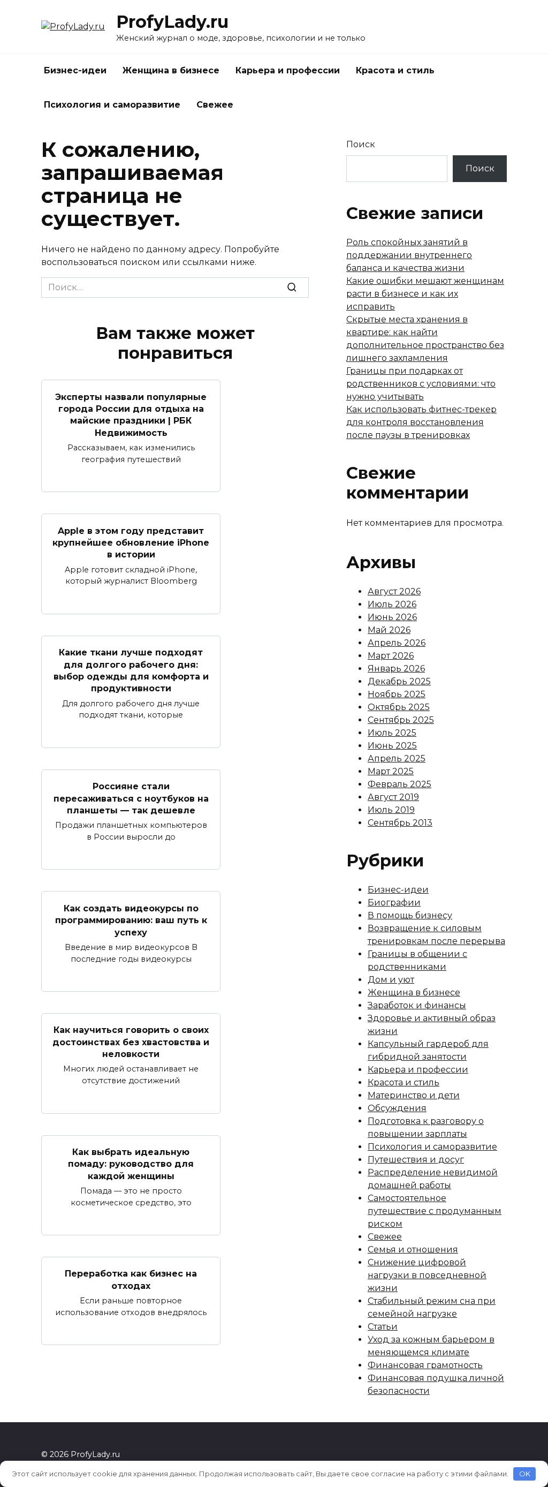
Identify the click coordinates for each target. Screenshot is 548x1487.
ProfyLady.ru (172, 21)
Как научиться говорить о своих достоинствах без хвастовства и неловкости (130, 1042)
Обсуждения (397, 1108)
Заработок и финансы (417, 1005)
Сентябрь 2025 (401, 720)
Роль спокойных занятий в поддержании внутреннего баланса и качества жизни (409, 255)
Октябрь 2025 (399, 707)
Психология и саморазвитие (112, 105)
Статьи (383, 1327)
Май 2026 (389, 630)
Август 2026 (394, 591)
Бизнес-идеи (75, 70)
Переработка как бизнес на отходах (131, 1279)
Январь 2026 (396, 668)
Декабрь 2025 (399, 681)
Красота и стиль (395, 70)
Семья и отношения (413, 1249)
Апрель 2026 (396, 643)
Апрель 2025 (396, 758)
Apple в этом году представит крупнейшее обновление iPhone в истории (130, 542)
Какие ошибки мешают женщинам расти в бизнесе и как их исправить (425, 294)
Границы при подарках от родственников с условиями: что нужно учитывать (421, 384)
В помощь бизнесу (410, 915)
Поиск (360, 144)
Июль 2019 (391, 810)
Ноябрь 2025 (396, 694)
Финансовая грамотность (425, 1365)
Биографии (394, 902)
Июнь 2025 (392, 746)
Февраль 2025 (399, 784)
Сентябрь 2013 (400, 823)
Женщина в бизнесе (171, 70)
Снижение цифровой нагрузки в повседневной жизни (427, 1275)
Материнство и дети (414, 1095)
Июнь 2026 (392, 617)
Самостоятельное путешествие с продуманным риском (434, 1211)
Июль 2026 (392, 604)
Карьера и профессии (287, 70)
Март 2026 (391, 656)
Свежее (214, 105)
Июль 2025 (392, 733)
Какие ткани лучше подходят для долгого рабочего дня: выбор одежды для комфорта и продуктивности (131, 670)
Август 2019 (393, 797)
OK (524, 1473)
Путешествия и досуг (416, 1159)
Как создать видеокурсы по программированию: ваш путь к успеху (131, 920)
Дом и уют (391, 980)
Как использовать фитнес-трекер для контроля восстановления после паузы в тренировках (421, 422)
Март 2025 (391, 771)
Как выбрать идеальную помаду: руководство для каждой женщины (131, 1164)
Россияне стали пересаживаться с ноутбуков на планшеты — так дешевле (131, 798)
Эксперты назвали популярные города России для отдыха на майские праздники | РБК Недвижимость (131, 414)
